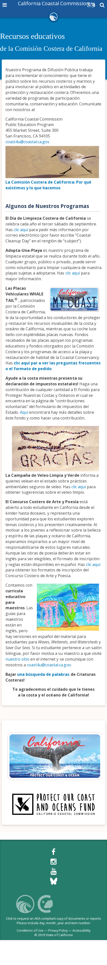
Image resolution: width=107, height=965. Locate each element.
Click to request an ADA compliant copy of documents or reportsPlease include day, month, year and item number (53, 920)
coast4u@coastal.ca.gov (27, 141)
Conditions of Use (30, 930)
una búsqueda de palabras (43, 674)
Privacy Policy (58, 930)
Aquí (24, 412)
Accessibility (81, 930)
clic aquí (21, 229)
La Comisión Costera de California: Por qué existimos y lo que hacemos (48, 185)
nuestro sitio (17, 659)
